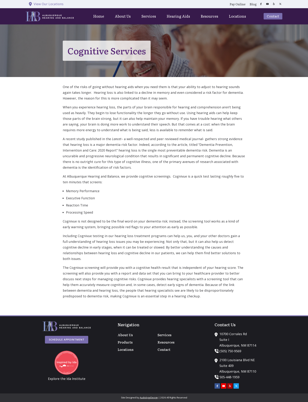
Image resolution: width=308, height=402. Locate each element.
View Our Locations (48, 4)
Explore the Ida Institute (66, 379)
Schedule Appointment (66, 339)
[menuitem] (238, 4)
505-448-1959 (229, 377)
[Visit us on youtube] (267, 4)
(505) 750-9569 (230, 351)
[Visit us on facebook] (261, 4)
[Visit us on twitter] (280, 4)
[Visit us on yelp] (274, 4)
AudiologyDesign (149, 397)
